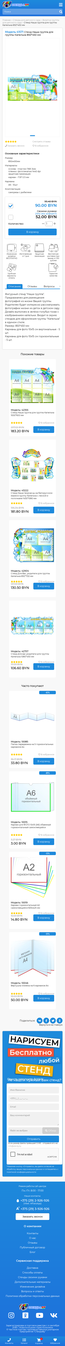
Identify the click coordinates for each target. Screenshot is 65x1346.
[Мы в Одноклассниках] (25, 1315)
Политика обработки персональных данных (33, 1296)
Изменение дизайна (32, 1286)
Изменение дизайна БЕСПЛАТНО (11, 256)
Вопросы (49, 286)
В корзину (44, 429)
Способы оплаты (32, 1272)
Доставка (32, 1267)
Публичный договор (32, 1247)
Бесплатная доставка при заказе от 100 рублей (53, 257)
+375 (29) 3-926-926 (34, 1209)
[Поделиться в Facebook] (46, 1021)
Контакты (32, 1233)
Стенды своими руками (32, 1277)
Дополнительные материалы (32, 1281)
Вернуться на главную (50, 1025)
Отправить (33, 1139)
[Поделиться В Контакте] (39, 1021)
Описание (14, 286)
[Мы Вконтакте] (54, 1315)
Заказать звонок (15, 145)
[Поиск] (60, 12)
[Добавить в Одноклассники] (59, 1021)
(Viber (26, 1203)
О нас (32, 1238)
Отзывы (32, 286)
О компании (32, 1226)
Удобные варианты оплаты (11, 276)
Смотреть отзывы (41, 141)
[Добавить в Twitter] (53, 1021)
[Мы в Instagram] (11, 1315)
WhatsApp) (36, 1203)
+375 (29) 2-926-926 (34, 1200)
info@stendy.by (14, 1146)
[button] (32, 135)
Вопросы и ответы (32, 1291)
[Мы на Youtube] (40, 1315)
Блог (33, 1252)
